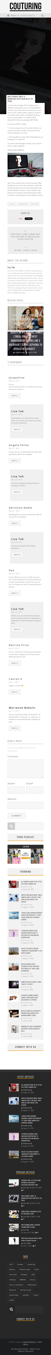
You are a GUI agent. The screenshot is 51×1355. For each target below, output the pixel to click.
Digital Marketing (29, 1342)
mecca (32, 1280)
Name (11, 783)
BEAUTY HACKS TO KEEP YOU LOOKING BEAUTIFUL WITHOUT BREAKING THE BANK (25, 319)
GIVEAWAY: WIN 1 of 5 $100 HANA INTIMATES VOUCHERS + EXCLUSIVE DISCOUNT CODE (31, 1182)
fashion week (25, 1269)
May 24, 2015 (14, 381)
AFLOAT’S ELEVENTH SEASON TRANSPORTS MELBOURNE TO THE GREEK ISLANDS (31, 950)
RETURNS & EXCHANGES (19, 1349)
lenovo (12, 204)
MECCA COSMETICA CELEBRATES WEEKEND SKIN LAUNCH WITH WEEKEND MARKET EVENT (31, 1013)
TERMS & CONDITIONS (25, 1351)
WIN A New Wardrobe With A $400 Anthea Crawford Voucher (31, 1239)
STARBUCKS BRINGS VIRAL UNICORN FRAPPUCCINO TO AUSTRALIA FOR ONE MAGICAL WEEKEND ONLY (30, 934)
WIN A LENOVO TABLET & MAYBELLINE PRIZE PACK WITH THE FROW (31, 1198)
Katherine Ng (18, 327)
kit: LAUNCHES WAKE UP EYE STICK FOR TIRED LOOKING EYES (31, 883)
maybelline (23, 204)
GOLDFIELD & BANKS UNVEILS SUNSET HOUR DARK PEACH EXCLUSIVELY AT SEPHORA (29, 997)
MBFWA (23, 1280)
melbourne (31, 1285)
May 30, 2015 (16, 480)
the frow (34, 204)
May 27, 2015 (16, 414)
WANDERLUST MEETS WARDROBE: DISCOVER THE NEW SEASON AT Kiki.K (31, 1028)
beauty (20, 1264)
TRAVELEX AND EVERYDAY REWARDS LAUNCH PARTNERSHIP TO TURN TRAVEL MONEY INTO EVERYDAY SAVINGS (31, 916)
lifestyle (24, 1275)
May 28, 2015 (14, 574)
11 (23, 1190)
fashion (12, 1269)
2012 (11, 1264)
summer (26, 1295)
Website (12, 798)
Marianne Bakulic (22, 707)
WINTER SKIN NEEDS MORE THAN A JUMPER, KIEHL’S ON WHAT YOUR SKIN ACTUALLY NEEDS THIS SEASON (31, 898)
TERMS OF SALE (34, 1349)
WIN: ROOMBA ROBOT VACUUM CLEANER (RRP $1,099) (30, 1226)
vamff (11, 1300)
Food (36, 1269)
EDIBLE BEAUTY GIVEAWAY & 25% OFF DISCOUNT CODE (31, 1212)
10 (38, 1232)
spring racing (25, 1290)
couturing (31, 1264)
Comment (13, 756)
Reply (15, 395)
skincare (12, 1290)
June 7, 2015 (14, 682)
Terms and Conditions (16, 150)
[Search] (43, 15)
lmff (33, 1275)
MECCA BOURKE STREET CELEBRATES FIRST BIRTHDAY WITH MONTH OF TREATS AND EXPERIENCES (30, 967)
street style (13, 1295)
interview (13, 1275)
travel (35, 1295)
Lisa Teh (17, 411)
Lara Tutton (27, 1243)
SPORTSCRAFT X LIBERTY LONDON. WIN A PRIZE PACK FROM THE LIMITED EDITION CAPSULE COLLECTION (25, 236)
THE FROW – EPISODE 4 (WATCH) (25, 250)
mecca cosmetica (16, 1285)
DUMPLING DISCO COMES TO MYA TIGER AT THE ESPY (31, 983)
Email (29, 783)
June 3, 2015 (14, 648)
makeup (12, 1280)
